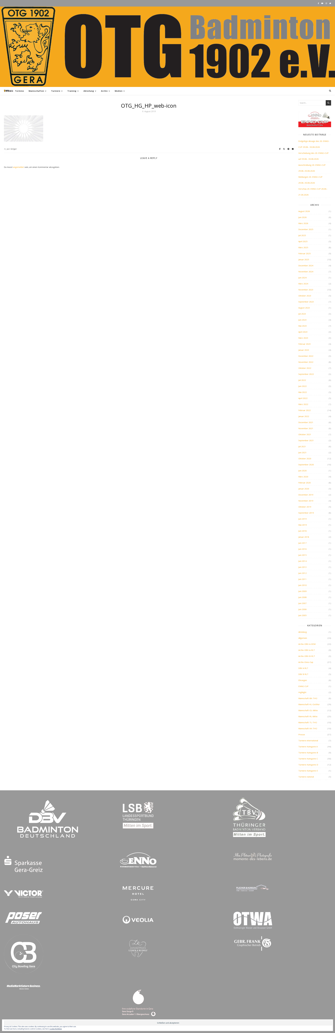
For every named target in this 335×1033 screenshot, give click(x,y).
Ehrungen (302, 680)
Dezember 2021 (305, 422)
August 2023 (304, 307)
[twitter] (330, 3)
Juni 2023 (302, 319)
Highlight (302, 692)
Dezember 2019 (305, 494)
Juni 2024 (302, 277)
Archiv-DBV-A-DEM (307, 644)
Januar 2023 (303, 350)
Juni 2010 (302, 585)
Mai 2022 (302, 392)
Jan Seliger (12, 149)
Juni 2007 (302, 603)
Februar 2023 (304, 344)
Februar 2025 (304, 253)
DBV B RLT (303, 674)
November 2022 (305, 362)
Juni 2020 (302, 470)
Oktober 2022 (304, 368)
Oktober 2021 (304, 434)
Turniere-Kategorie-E (308, 770)
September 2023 (306, 301)
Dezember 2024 (305, 265)
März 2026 (303, 223)
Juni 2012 (302, 573)
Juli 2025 (302, 235)
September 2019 (306, 512)
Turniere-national (306, 776)
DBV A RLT (303, 668)
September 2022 (306, 374)
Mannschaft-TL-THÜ (307, 722)
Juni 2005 (302, 615)
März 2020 (303, 476)
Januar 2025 (303, 259)
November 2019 (305, 500)
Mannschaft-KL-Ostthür (309, 704)
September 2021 (306, 440)
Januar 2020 (303, 488)
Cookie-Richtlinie (55, 1029)
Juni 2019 (302, 518)
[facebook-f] (318, 3)
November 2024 (305, 271)
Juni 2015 (302, 555)
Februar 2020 (304, 482)
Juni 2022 (302, 386)
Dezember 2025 (305, 229)
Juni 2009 (302, 591)
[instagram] (326, 3)
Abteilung (88, 91)
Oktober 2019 (304, 506)
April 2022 (303, 398)
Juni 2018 (302, 531)
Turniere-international (308, 740)
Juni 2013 (302, 567)
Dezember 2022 (305, 356)
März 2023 (303, 338)
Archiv (104, 91)
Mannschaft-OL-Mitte (308, 710)
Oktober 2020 (304, 458)
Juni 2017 (302, 543)
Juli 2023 (302, 313)
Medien (118, 91)
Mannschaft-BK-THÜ (307, 698)
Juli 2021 (302, 446)
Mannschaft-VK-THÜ (307, 728)
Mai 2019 (302, 525)
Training (71, 91)
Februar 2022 (304, 410)
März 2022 (303, 404)
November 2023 (305, 289)
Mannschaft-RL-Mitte (307, 716)
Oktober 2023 (304, 295)
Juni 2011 (302, 579)
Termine (19, 91)
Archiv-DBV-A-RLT (306, 650)
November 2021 (305, 428)
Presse (301, 734)
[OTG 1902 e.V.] (167, 47)
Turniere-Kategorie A (308, 746)
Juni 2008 (302, 597)
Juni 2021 (302, 452)
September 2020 (306, 464)
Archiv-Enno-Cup (305, 662)
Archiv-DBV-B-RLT (306, 656)
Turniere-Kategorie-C (308, 758)
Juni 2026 (302, 217)
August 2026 (304, 211)
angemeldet (18, 167)
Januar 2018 (303, 537)
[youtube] (322, 3)
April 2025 (303, 241)
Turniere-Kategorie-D (308, 764)
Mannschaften (36, 91)
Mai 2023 (302, 325)
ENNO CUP (303, 686)
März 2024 (303, 283)
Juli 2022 (302, 380)
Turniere (55, 91)
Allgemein (302, 638)
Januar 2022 (303, 416)
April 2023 (303, 332)
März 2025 (303, 247)
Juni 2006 (302, 609)
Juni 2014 (302, 561)
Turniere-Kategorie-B (308, 752)
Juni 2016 (302, 549)
